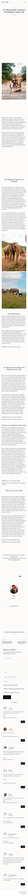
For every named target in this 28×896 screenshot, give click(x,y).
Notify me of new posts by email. (11, 692)
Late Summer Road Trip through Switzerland (14, 632)
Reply (23, 721)
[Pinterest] (14, 577)
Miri (14, 596)
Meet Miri (5, 2)
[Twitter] (11, 577)
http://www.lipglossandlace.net (9, 783)
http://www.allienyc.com (8, 759)
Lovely (10, 708)
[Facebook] (9, 577)
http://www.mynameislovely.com (10, 717)
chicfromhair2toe (13, 875)
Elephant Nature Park (12, 207)
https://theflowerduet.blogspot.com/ (11, 802)
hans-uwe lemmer (13, 834)
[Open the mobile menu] (24, 2)
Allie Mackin (11, 747)
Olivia (10, 814)
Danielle (11, 729)
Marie (10, 794)
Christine (11, 854)
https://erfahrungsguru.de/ (8, 842)
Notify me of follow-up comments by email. (14, 688)
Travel (14, 7)
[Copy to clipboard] (16, 577)
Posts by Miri (13, 598)
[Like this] (19, 577)
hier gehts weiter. (16, 559)
